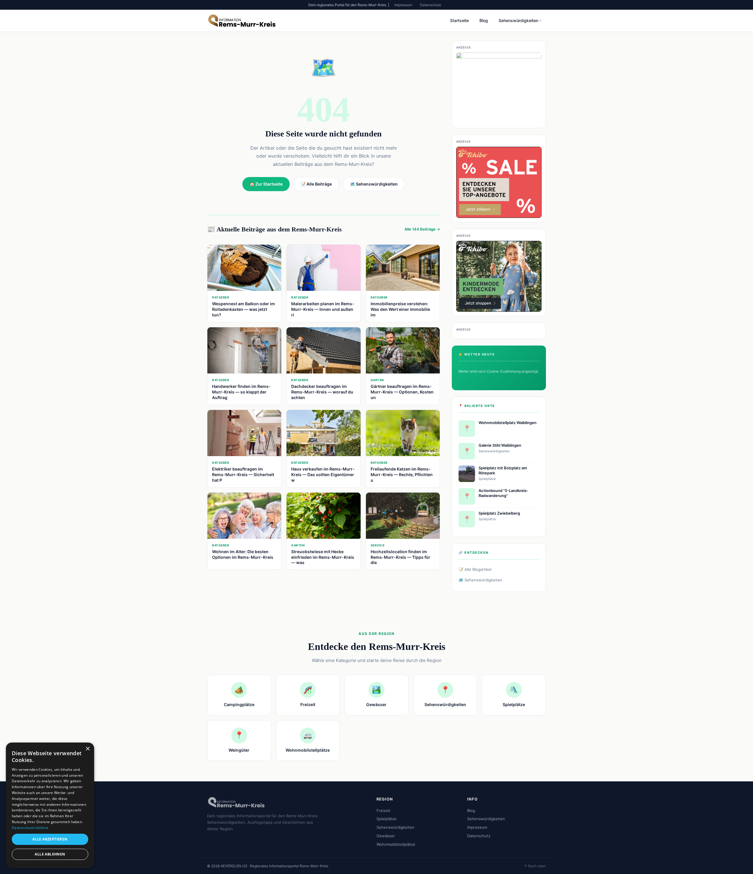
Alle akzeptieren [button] (49, 839)
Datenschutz (430, 5)
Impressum (403, 5)
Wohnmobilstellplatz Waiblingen (508, 422)
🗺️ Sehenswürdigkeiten (480, 580)
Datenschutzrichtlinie (30, 827)
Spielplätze (386, 818)
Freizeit (383, 810)
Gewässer (385, 835)
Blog (483, 20)
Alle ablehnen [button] (50, 854)
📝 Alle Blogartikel (475, 569)
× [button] (87, 749)
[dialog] (50, 805)
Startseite (459, 20)
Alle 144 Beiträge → (422, 229)
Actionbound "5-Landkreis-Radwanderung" (503, 493)
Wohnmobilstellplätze (395, 844)
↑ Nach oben (535, 866)
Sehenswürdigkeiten (520, 20)
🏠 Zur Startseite (266, 183)
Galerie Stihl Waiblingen (500, 445)
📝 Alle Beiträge (316, 183)
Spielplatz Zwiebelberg (499, 513)
